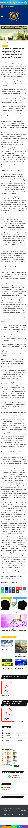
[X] (6, 588)
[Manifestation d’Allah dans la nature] (21, 662)
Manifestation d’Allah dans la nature (21, 667)
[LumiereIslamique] (14, 16)
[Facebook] (2, 588)
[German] (5, 787)
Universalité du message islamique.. (20, 655)
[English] (3, 787)
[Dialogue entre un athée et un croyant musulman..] (7, 662)
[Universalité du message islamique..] (21, 646)
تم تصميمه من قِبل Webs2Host (19, 810)
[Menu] (2, 17)
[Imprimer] (17, 591)
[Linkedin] (10, 588)
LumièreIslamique (6, 810)
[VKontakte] (24, 588)
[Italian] (6, 787)
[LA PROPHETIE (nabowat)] (7, 643)
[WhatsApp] (2, 591)
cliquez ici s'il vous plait (17, 721)
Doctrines (9, 42)
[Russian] (8, 787)
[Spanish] (9, 787)
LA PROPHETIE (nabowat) (4, 648)
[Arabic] (2, 787)
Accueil (4, 42)
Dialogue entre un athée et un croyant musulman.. (6, 668)
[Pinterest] (17, 588)
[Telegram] (6, 591)
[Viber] (10, 591)
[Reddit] (20, 588)
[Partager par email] (13, 591)
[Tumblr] (13, 588)
